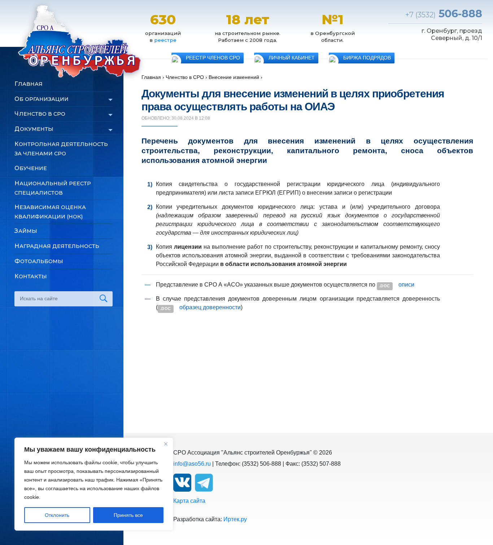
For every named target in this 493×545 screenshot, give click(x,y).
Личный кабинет (292, 58)
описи (406, 285)
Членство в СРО (39, 113)
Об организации (41, 99)
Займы (25, 230)
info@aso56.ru (192, 464)
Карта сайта (189, 501)
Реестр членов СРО (213, 58)
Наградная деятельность (56, 246)
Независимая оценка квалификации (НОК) (50, 212)
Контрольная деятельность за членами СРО (61, 149)
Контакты (30, 276)
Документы (33, 128)
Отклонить (57, 515)
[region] (93, 484)
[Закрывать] (165, 443)
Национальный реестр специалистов (52, 188)
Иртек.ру (235, 519)
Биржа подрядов (367, 58)
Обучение (30, 168)
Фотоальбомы (38, 261)
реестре (165, 40)
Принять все (128, 515)
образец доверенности (210, 307)
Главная (28, 83)
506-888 (443, 13)
